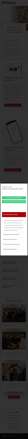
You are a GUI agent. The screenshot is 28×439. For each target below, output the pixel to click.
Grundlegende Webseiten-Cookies (11, 234)
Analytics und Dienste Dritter (10, 239)
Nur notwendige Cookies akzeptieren (15, 201)
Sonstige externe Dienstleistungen (11, 244)
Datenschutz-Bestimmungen (10, 249)
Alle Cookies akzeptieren (14, 198)
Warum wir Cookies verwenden (10, 214)
